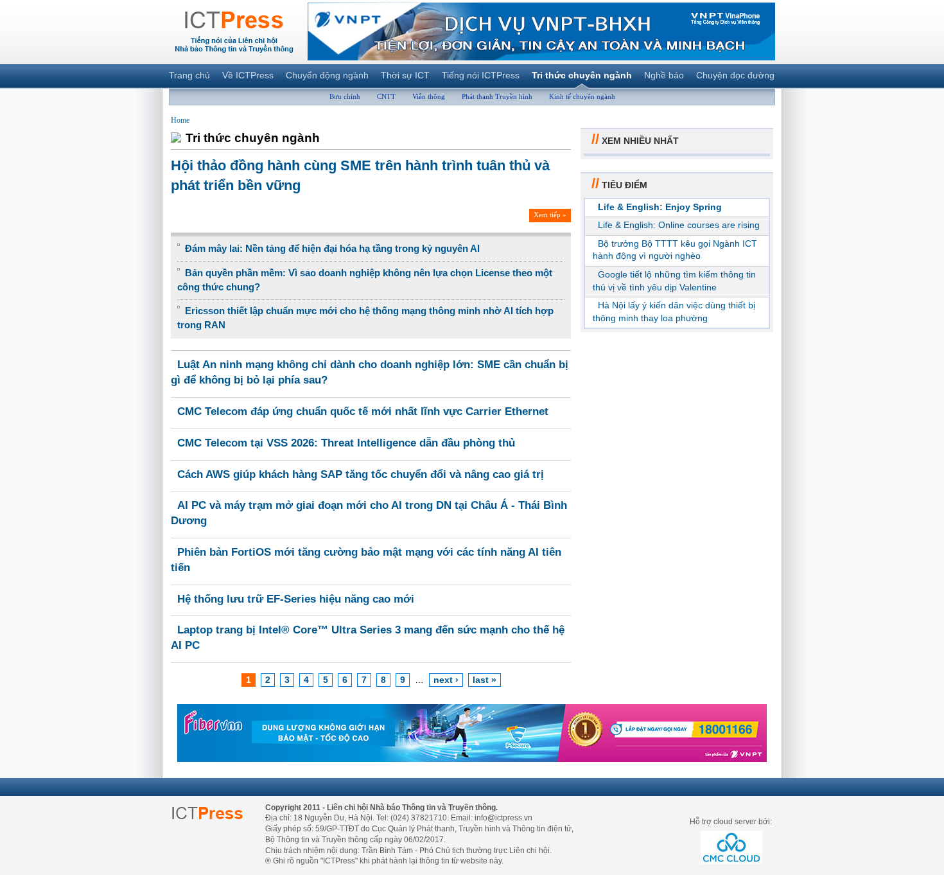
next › (446, 680)
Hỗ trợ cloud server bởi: (731, 821)
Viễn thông (428, 96)
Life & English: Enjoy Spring (660, 207)
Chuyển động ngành (327, 75)
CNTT (386, 96)
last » (484, 680)
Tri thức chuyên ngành (582, 75)
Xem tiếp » (550, 214)
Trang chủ (189, 75)
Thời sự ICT (405, 75)
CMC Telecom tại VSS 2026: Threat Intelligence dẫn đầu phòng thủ (346, 443)
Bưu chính (344, 96)
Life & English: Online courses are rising (679, 225)
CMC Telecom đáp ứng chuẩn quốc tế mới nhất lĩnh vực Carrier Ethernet (362, 411)
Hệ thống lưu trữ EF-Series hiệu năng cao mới (295, 599)
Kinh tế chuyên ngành (582, 96)
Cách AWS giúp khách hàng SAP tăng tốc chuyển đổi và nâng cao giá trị (360, 474)
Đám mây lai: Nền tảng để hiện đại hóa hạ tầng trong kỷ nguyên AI (332, 248)
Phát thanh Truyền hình (497, 96)
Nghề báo (664, 75)
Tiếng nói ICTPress (481, 75)
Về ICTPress (248, 75)
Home (180, 120)
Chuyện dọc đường (735, 75)
